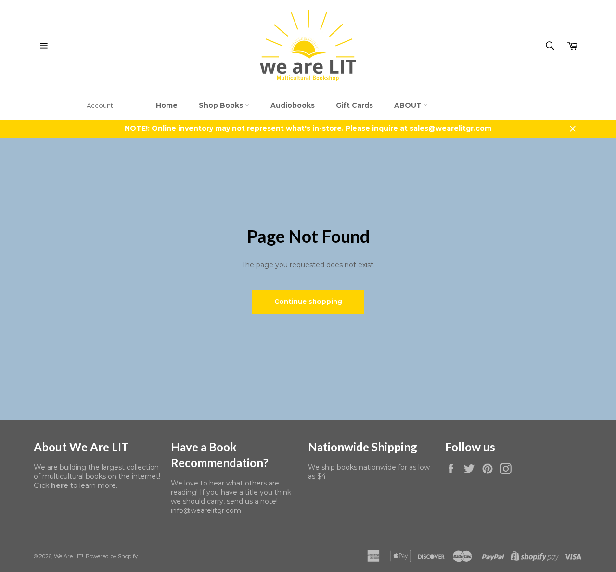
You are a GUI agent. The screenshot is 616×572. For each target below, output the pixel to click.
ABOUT (409, 105)
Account (100, 105)
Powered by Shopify (112, 556)
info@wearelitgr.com (206, 510)
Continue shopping (308, 301)
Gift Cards (354, 105)
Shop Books (222, 105)
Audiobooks (292, 105)
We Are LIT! (68, 556)
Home (167, 105)
